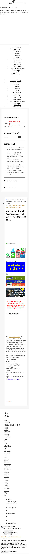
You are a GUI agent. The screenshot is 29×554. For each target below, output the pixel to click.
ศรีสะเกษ (8, 469)
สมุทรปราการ (6, 472)
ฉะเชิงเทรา (6, 430)
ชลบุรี (5, 431)
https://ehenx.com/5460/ (14, 337)
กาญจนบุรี (6, 427)
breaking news (17, 70)
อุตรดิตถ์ (5, 489)
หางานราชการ (16, 50)
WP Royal (13, 523)
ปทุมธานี (6, 441)
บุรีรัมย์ (9, 437)
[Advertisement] (16, 232)
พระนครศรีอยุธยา (7, 464)
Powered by (11, 536)
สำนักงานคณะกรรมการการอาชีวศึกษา (7, 480)
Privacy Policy (16, 73)
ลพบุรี (8, 468)
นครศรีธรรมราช (7, 434)
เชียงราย (5, 492)
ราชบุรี (5, 468)
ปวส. (6, 455)
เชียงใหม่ (6, 494)
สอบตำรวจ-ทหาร (17, 59)
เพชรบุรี (5, 495)
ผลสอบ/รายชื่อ (17, 64)
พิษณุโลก (6, 465)
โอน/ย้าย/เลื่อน (17, 63)
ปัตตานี (5, 457)
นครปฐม (8, 431)
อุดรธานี (8, 488)
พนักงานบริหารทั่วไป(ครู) (6, 460)
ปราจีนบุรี (6, 443)
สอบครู (17, 57)
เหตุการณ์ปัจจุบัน (17, 66)
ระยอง (8, 466)
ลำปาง (5, 469)
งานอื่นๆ (17, 55)
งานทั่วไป (17, 53)
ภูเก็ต (9, 465)
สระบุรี (5, 475)
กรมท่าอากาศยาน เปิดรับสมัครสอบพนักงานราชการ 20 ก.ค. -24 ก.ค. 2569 (15, 172)
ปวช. (8, 453)
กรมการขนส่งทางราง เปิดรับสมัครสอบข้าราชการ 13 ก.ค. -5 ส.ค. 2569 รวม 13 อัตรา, (15, 166)
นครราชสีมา (7, 433)
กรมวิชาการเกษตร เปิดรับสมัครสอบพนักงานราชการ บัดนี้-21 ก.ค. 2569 (16, 149)
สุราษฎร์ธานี (6, 486)
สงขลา (5, 471)
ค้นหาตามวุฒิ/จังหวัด (15, 48)
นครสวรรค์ (6, 435)
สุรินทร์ (5, 488)
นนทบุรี (6, 437)
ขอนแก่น (6, 428)
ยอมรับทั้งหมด (5, 551)
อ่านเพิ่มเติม (9, 401)
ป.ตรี (6, 440)
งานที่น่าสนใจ (17, 51)
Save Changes (13, 551)
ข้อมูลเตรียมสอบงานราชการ (17, 68)
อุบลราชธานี (6, 491)
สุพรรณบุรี (6, 485)
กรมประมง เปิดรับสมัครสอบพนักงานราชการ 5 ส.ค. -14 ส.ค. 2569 (15, 161)
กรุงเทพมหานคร (12, 425)
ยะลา (5, 466)
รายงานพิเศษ (17, 72)
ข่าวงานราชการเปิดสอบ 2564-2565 (9, 7)
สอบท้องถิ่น (17, 61)
